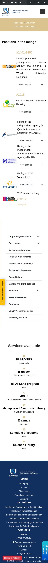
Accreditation (15, 277)
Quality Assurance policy (21, 311)
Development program (19, 250)
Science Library (24, 445)
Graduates (14, 304)
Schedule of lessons (24, 432)
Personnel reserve (17, 297)
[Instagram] (8, 2)
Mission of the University (21, 263)
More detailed (25, 84)
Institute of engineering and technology (24, 515)
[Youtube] (16, 2)
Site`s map (24, 491)
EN (45, 3)
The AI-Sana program (24, 383)
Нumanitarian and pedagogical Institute (24, 522)
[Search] (25, 2)
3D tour (24, 487)
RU (38, 3)
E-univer (24, 371)
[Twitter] (21, 2)
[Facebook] (12, 2)
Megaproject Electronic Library (24, 408)
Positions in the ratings (20, 270)
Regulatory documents (20, 257)
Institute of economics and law (24, 518)
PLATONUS (24, 359)
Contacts (24, 499)
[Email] (4, 2)
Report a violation (12, 558)
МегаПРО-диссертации (2, 290)
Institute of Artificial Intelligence (24, 526)
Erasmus (24, 420)
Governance (15, 243)
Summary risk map (18, 318)
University (30, 23)
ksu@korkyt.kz (24, 553)
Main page (18, 23)
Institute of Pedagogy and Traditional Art (24, 507)
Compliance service (24, 495)
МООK (24, 396)
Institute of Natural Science (24, 511)
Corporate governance (20, 236)
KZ (31, 3)
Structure (13, 291)
